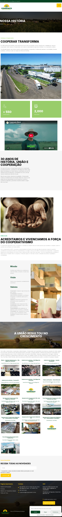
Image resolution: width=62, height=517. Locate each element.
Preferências (55, 512)
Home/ (1, 24)
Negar (45, 512)
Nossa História (6, 24)
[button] (2, 370)
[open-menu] (59, 5)
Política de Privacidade (41, 514)
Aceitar (35, 512)
